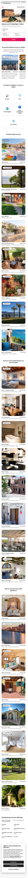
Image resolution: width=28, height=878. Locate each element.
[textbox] (7, 35)
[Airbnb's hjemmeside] (3, 7)
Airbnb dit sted (21, 7)
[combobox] (13, 30)
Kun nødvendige (13, 865)
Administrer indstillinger (13, 869)
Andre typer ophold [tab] (6, 820)
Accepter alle (13, 862)
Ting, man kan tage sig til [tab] (18, 820)
